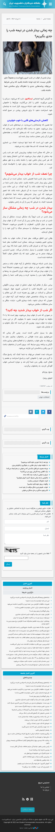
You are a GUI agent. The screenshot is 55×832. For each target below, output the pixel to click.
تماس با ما (45, 787)
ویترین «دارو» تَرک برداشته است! (39, 750)
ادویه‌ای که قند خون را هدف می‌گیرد (38, 723)
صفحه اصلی (47, 19)
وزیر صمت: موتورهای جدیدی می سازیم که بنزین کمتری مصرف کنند (28, 703)
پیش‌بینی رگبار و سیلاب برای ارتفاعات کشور (36, 757)
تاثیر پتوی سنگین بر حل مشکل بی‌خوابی (35, 490)
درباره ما (46, 790)
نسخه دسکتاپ (27, 809)
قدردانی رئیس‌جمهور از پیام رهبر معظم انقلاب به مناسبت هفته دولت (28, 637)
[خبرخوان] (23, 799)
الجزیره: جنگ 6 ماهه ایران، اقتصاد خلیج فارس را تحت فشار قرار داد (28, 627)
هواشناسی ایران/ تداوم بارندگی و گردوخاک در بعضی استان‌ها (30, 710)
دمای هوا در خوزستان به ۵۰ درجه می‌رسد (36, 737)
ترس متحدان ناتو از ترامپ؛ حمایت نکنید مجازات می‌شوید (31, 661)
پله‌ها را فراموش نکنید (42, 730)
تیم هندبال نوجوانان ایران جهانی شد (38, 641)
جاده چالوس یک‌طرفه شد (41, 760)
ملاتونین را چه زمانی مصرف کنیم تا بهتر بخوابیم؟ (32, 478)
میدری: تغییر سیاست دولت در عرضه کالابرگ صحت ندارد (32, 706)
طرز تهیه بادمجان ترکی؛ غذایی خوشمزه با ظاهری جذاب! (32, 607)
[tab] (27, 584)
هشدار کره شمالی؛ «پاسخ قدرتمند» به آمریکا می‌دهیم (32, 665)
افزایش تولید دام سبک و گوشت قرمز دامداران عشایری (32, 614)
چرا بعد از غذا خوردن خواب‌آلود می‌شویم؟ (34, 462)
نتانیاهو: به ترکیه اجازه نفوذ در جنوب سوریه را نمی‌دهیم (32, 648)
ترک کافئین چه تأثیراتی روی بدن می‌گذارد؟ (34, 471)
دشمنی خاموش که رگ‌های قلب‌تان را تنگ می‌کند (34, 713)
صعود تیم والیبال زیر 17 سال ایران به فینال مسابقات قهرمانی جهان (28, 658)
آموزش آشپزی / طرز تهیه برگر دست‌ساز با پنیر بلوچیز (33, 763)
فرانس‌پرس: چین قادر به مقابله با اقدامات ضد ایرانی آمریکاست (29, 644)
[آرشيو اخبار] (31, 799)
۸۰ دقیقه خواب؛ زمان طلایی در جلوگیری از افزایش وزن (30, 465)
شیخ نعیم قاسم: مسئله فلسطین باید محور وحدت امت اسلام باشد (28, 631)
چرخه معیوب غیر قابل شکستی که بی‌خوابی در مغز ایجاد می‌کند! (27, 468)
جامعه (38, 19)
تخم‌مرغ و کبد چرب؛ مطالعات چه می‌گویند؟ (35, 767)
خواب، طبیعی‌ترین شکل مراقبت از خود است (33, 487)
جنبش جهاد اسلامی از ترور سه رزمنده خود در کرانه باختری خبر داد (29, 651)
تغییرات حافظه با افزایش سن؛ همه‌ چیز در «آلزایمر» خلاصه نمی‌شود (28, 604)
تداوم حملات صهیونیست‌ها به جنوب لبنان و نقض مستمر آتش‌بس (28, 634)
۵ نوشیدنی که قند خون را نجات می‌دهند (37, 720)
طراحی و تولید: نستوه (26, 828)
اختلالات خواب (44, 397)
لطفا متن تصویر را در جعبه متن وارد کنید (35, 553)
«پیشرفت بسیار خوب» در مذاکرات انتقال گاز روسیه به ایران (31, 618)
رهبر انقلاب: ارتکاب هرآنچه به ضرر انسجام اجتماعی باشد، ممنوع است (27, 654)
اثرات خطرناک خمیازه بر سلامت (38, 481)
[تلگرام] (27, 799)
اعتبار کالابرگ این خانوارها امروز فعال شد (36, 753)
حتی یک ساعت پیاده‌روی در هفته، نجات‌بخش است (33, 717)
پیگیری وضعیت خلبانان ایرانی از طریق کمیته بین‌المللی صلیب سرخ (28, 734)
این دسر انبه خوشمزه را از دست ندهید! (37, 601)
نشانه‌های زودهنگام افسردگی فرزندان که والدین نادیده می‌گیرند (29, 597)
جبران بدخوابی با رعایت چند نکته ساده (35, 475)
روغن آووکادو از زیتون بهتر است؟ (39, 611)
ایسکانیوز (28, 98)
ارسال (8, 564)
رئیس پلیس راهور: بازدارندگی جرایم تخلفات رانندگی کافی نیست (29, 746)
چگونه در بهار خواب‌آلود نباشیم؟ (37, 484)
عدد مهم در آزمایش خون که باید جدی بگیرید (35, 727)
